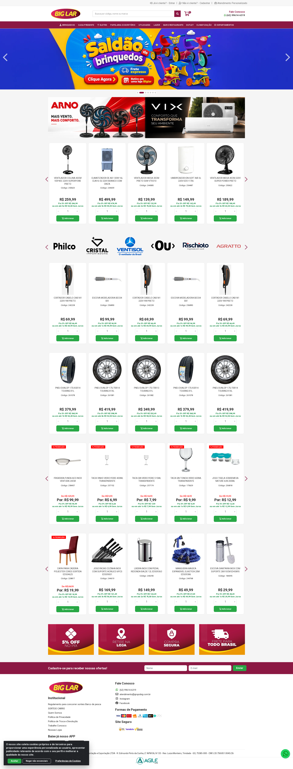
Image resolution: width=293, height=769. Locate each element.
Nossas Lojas (55, 730)
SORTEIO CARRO (56, 708)
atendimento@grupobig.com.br (135, 694)
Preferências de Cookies (68, 761)
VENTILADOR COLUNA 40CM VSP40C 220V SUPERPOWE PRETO (67, 181)
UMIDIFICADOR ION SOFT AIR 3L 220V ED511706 (186, 179)
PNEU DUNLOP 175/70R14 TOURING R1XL (107, 389)
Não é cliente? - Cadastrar (196, 3)
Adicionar (69, 218)
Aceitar (14, 761)
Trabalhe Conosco (57, 725)
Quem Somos (55, 712)
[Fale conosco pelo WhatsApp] (285, 753)
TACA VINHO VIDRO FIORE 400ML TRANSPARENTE (107, 479)
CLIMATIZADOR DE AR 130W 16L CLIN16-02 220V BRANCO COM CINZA (107, 181)
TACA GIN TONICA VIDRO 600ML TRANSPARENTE (185, 479)
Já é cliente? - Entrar (164, 3)
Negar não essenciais (37, 761)
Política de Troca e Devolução (63, 721)
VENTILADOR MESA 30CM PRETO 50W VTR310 (146, 179)
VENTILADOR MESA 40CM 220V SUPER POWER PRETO (225, 179)
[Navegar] (5, 57)
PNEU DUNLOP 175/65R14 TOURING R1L (67, 389)
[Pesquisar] (177, 14)
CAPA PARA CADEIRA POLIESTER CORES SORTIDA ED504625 (68, 571)
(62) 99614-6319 (235, 15)
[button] (137, 92)
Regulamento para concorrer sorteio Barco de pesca (74, 704)
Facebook (124, 703)
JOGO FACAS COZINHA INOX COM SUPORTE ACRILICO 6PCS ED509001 (107, 571)
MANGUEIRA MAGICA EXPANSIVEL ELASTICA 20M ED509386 (186, 571)
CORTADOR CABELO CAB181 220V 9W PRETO (68, 299)
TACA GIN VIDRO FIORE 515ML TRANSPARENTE (146, 479)
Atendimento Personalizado (232, 3)
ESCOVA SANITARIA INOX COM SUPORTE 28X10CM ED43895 (225, 570)
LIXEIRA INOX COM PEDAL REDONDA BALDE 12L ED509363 (146, 570)
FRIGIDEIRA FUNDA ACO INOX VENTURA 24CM (68, 479)
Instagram (124, 698)
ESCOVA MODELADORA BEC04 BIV (107, 299)
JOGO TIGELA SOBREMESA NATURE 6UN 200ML (225, 479)
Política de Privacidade (59, 717)
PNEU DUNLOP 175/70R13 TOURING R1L (146, 389)
